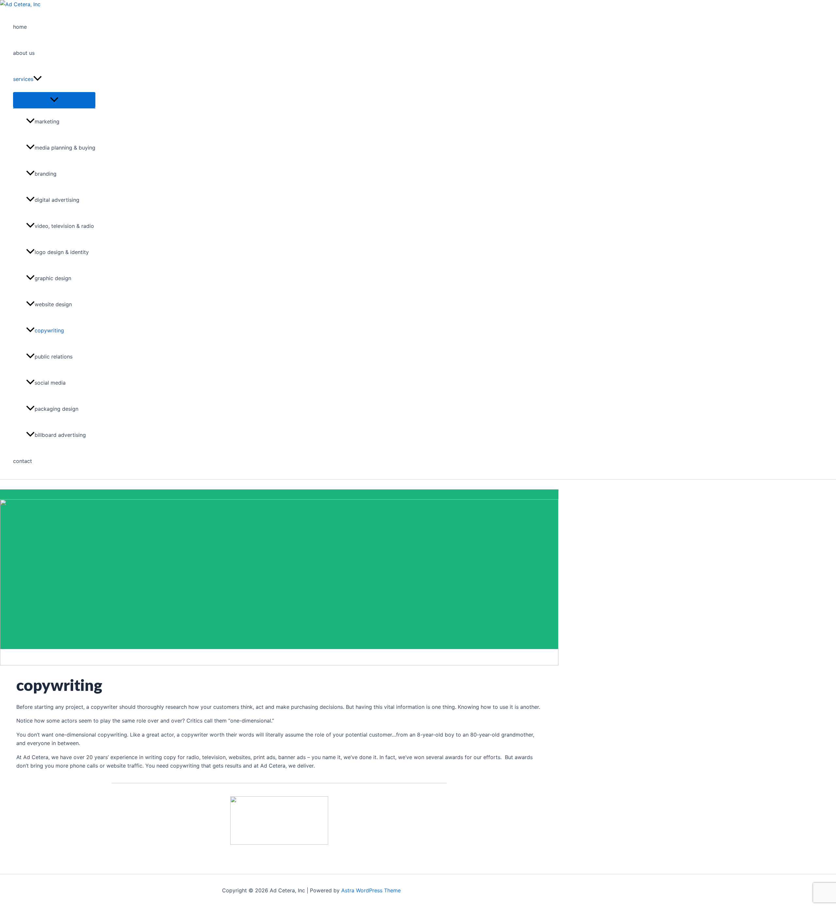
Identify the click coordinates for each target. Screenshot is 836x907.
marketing (47, 121)
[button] (37, 79)
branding (45, 173)
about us (24, 53)
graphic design (53, 278)
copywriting (49, 330)
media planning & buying (65, 147)
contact (22, 461)
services (23, 79)
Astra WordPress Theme (371, 890)
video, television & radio (64, 226)
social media (50, 382)
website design (53, 304)
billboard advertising (60, 435)
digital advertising (57, 200)
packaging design (56, 409)
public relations (53, 356)
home (20, 27)
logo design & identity (62, 252)
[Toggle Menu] (54, 100)
